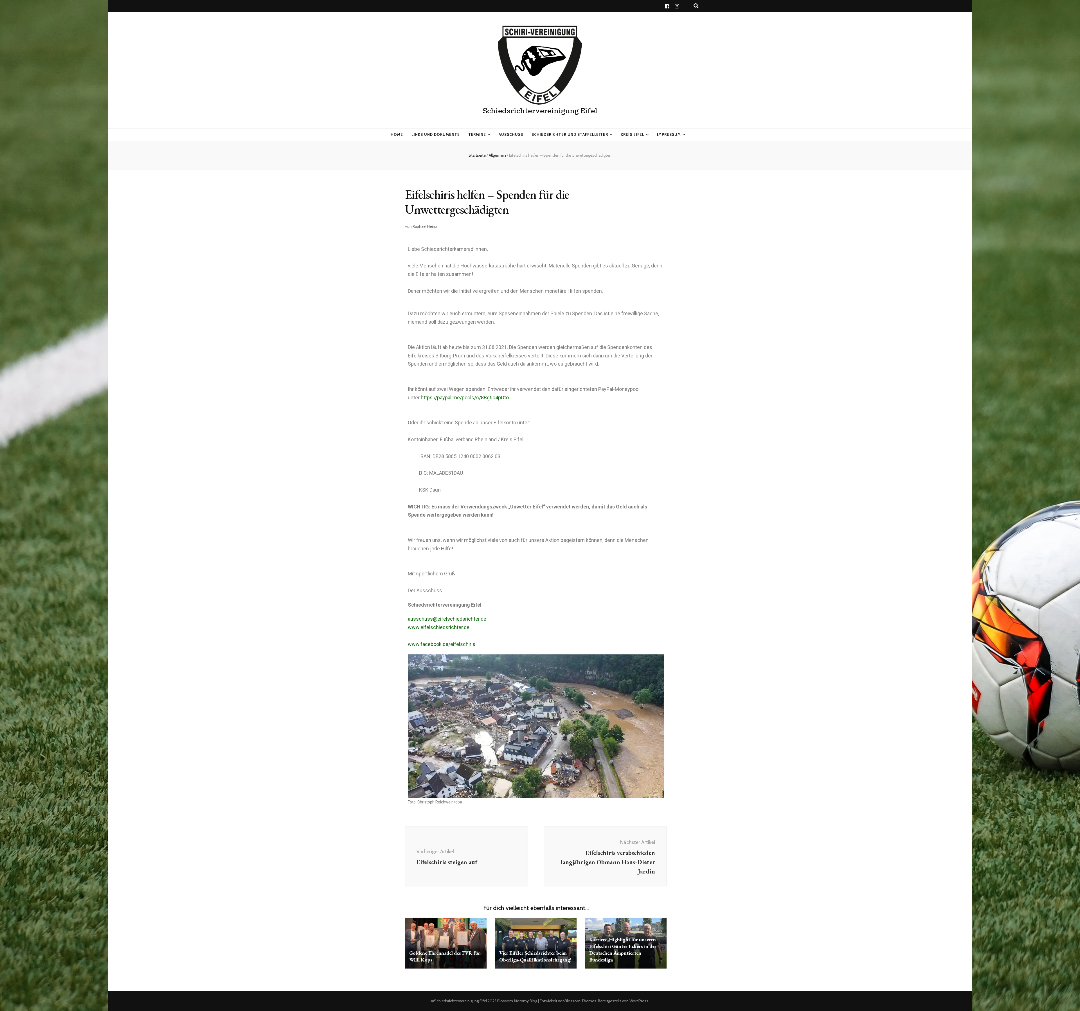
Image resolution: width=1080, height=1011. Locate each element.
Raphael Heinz (425, 226)
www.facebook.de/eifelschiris (441, 644)
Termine (477, 134)
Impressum (669, 134)
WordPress (638, 1000)
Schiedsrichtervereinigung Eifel (540, 111)
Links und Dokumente (435, 134)
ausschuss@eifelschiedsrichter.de (447, 619)
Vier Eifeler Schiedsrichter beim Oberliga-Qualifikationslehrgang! (535, 956)
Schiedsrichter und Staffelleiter (570, 134)
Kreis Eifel (632, 134)
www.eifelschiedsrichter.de (438, 627)
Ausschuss (511, 134)
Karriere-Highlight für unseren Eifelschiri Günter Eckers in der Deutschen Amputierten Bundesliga (622, 949)
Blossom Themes (580, 1000)
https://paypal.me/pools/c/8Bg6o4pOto (465, 397)
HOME (397, 134)
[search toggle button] (696, 6)
